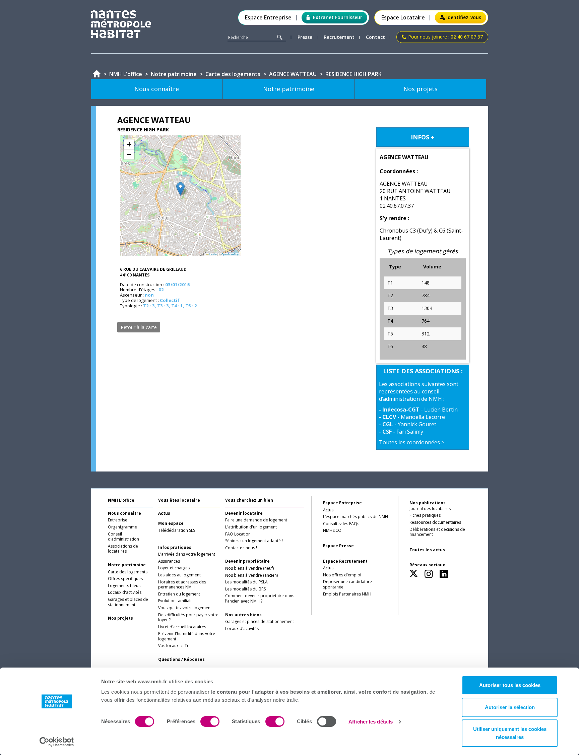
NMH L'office (121, 500)
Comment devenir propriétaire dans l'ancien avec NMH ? (259, 598)
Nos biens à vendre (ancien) (251, 575)
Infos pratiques (174, 547)
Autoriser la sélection (510, 707)
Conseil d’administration (123, 536)
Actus (164, 513)
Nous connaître (124, 513)
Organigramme (122, 527)
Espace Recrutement (345, 561)
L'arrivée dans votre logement (186, 554)
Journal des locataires (430, 508)
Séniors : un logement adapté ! (254, 541)
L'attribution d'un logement (251, 527)
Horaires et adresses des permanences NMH (182, 584)
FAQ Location (238, 534)
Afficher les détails (370, 722)
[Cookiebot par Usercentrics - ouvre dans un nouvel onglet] (56, 742)
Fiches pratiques (425, 515)
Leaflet (213, 254)
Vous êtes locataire (179, 500)
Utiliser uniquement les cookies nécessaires (509, 733)
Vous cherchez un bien (249, 500)
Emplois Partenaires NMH (347, 594)
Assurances (169, 561)
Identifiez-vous (463, 17)
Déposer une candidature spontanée (347, 584)
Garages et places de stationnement (128, 602)
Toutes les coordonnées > (411, 442)
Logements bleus (124, 585)
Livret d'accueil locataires (182, 627)
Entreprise (117, 520)
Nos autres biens (243, 615)
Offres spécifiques (125, 578)
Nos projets (120, 618)
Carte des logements (127, 572)
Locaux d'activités (124, 592)
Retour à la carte (139, 327)
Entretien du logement (179, 594)
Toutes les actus (427, 550)
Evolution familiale (175, 601)
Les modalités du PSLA (246, 582)
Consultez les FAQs (341, 523)
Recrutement (339, 37)
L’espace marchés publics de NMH (355, 516)
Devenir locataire (244, 513)
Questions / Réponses (181, 659)
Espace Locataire (403, 17)
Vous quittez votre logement (185, 608)
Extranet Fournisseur (337, 17)
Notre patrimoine (127, 565)
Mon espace (171, 523)
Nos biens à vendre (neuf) (249, 568)
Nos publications (427, 503)
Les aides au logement (179, 575)
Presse (305, 37)
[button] (180, 189)
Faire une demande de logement (256, 520)
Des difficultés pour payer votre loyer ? (188, 617)
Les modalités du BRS (245, 589)
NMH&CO (332, 530)
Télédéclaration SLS (176, 530)
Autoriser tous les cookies (509, 685)
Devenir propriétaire (247, 561)
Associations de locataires (123, 549)
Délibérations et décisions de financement (437, 532)
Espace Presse (338, 546)
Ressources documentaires (435, 522)
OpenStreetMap (230, 254)
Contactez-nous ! (241, 548)
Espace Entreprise (268, 17)
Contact (375, 37)
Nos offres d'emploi (342, 575)
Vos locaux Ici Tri (174, 645)
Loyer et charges (174, 568)
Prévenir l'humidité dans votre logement (186, 636)
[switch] (209, 721)
